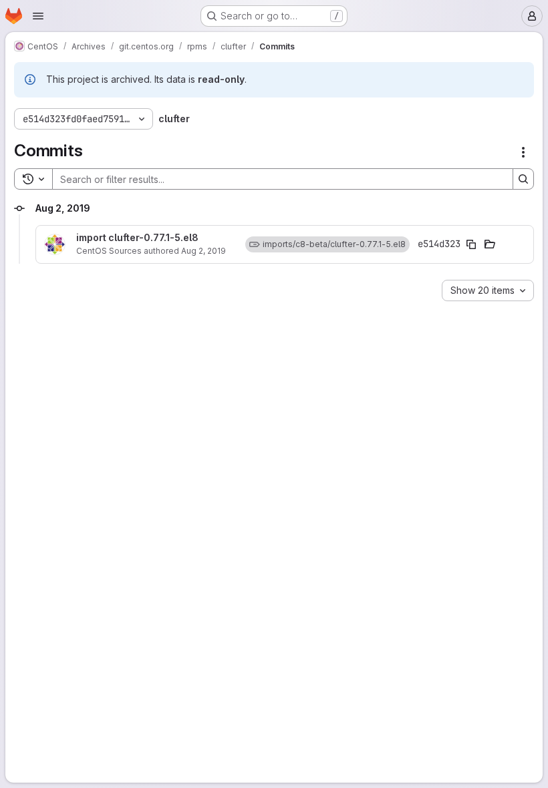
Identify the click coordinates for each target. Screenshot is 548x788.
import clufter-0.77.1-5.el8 (137, 237)
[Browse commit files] (490, 244)
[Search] (523, 179)
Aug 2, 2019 (203, 251)
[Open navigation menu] (38, 16)
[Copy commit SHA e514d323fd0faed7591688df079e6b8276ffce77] (471, 244)
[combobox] (488, 290)
